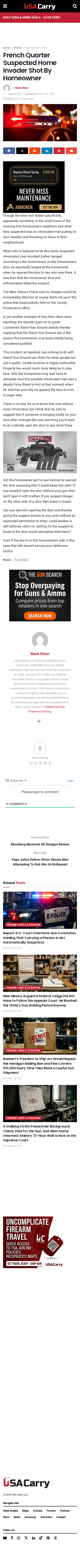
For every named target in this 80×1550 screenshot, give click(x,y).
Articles (17, 48)
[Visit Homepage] (40, 6)
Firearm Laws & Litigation (23, 925)
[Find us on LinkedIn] (33, 1538)
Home (6, 48)
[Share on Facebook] (9, 150)
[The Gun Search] (40, 595)
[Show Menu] (5, 6)
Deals (17, 1517)
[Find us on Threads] (55, 1538)
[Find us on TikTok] (40, 1538)
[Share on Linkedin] (47, 150)
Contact (61, 1517)
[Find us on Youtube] (5, 1538)
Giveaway (30, 1517)
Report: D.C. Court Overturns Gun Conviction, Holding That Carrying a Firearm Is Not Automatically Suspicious (39, 938)
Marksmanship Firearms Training (46, 709)
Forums (51, 1511)
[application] (40, 452)
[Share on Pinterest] (59, 150)
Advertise (46, 1517)
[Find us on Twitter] (26, 1538)
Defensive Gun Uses (35, 48)
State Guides (10, 1511)
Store (6, 1517)
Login (70, 781)
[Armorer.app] (34, 187)
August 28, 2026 (13, 948)
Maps (25, 1511)
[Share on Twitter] (22, 150)
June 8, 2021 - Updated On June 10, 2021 (31, 94)
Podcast (65, 1511)
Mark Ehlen (21, 88)
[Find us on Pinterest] (48, 1538)
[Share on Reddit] (34, 150)
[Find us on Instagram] (18, 1538)
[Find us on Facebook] (12, 1538)
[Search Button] (75, 6)
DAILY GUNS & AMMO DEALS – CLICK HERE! (31, 17)
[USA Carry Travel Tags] (34, 1242)
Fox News (21, 560)
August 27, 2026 (13, 1146)
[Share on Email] (71, 150)
